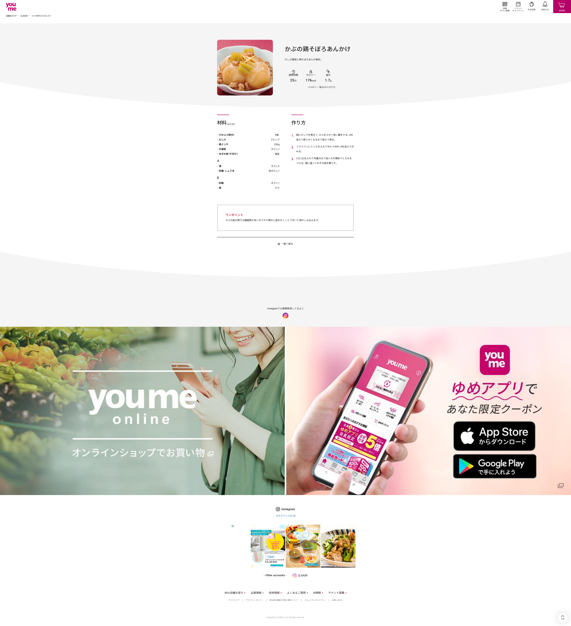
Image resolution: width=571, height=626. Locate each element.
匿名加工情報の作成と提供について (284, 600)
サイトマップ (234, 600)
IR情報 (317, 592)
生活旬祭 (531, 6)
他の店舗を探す (234, 592)
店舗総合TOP (11, 16)
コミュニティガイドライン (315, 600)
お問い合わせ (337, 600)
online (562, 6)
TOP (562, 617)
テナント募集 (336, 592)
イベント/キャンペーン (518, 6)
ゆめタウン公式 (284, 515)
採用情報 (274, 592)
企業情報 (256, 592)
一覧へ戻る (287, 244)
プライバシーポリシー (254, 600)
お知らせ (545, 6)
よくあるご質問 (296, 592)
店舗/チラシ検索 (505, 6)
